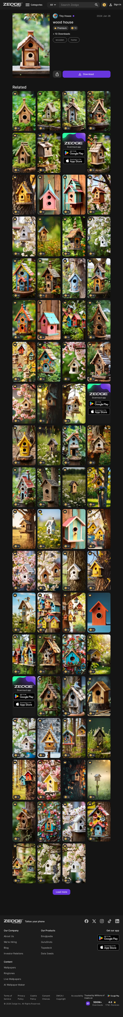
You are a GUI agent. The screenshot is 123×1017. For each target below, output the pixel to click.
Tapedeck (46, 947)
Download (88, 74)
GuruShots (46, 942)
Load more (61, 891)
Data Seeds (47, 953)
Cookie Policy (33, 997)
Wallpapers (10, 967)
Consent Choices (46, 997)
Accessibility (77, 996)
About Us (9, 936)
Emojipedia (47, 936)
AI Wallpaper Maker (14, 984)
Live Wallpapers (12, 979)
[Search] (96, 4)
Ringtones (9, 973)
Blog (6, 947)
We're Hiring (10, 942)
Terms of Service (8, 997)
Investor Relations (13, 953)
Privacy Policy (21, 997)
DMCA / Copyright (61, 997)
